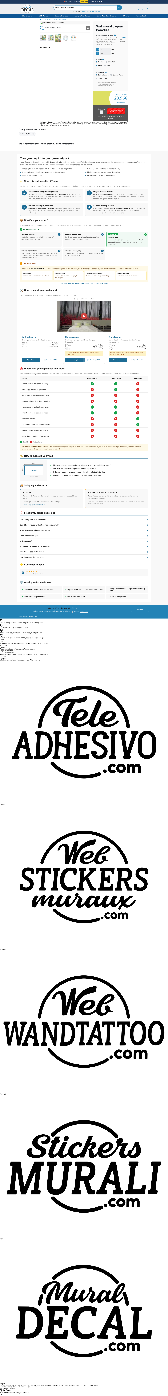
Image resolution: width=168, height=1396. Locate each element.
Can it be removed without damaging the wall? (39, 525)
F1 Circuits (90, 11)
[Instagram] (1, 1391)
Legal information (7, 653)
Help (27, 660)
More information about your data (28, 616)
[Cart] (148, 9)
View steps (31, 360)
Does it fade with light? (29, 536)
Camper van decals (82, 16)
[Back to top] (1, 1395)
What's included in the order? (32, 552)
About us (4, 647)
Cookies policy (42, 654)
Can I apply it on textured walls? (33, 519)
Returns (31, 643)
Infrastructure (19, 649)
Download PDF (51, 360)
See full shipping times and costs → (34, 505)
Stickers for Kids (61, 16)
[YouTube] (9, 1391)
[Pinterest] (6, 1391)
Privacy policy (21, 654)
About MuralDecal (6, 649)
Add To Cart (116, 111)
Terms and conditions (8, 654)
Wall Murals (43, 16)
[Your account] (143, 9)
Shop (3, 642)
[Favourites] (139, 9)
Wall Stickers (27, 16)
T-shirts (126, 16)
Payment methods (21, 643)
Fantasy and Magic (59, 19)
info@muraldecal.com (8, 660)
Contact (4, 658)
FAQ (35, 643)
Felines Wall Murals (27, 134)
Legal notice (32, 654)
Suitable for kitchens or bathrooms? (35, 546)
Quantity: (101, 109)
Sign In (140, 609)
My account (21, 660)
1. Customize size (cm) (104, 35)
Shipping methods (7, 643)
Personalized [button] (141, 16)
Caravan (83, 11)
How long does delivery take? (32, 557)
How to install (43, 643)
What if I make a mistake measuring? (35, 530)
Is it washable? (26, 541)
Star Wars (98, 11)
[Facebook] (4, 1391)
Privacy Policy (84, 612)
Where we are (29, 649)
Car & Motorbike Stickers (106, 16)
